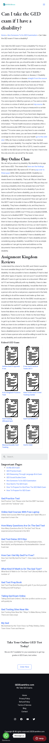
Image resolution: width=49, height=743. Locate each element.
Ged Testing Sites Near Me (15, 609)
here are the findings (36, 166)
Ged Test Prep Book (11, 582)
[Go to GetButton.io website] (6, 740)
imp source (38, 104)
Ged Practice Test (10, 498)
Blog (24, 708)
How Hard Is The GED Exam (17, 484)
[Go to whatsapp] (6, 736)
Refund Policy (24, 702)
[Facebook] (21, 719)
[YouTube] (28, 719)
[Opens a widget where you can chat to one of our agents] (39, 739)
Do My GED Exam (13, 467)
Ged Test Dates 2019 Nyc (14, 539)
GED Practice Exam (14, 471)
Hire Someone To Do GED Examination (22, 35)
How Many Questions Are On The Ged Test (23, 525)
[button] (25, 667)
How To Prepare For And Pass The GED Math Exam (26, 487)
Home (3, 35)
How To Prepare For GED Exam (18, 490)
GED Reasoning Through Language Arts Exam (24, 474)
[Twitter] (34, 719)
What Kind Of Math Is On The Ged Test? (21, 569)
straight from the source (37, 78)
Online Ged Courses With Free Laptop (20, 512)
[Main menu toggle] (43, 4)
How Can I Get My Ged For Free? (17, 555)
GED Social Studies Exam (16, 477)
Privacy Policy (24, 698)
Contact (24, 711)
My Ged (5, 623)
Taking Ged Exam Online (13, 596)
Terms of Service (24, 705)
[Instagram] (15, 719)
